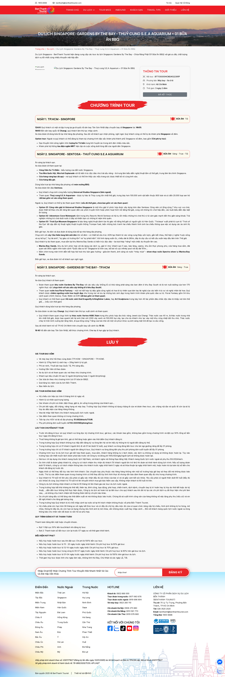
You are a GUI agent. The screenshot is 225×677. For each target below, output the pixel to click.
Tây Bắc (38, 597)
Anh (59, 647)
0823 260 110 (119, 602)
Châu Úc (39, 642)
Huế (84, 642)
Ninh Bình (86, 602)
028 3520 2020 (162, 609)
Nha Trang (87, 627)
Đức (59, 632)
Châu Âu (39, 622)
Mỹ (58, 652)
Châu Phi (39, 647)
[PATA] (173, 621)
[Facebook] (220, 662)
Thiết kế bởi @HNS (82, 673)
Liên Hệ (185, 10)
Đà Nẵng (86, 647)
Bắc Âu (38, 637)
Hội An (85, 637)
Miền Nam (39, 607)
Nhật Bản (61, 602)
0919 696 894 (124, 599)
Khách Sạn (136, 10)
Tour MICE (105, 10)
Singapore (61, 597)
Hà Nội (85, 592)
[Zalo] (220, 671)
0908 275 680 (122, 608)
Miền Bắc (39, 592)
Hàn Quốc (61, 607)
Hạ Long (86, 597)
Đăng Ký (175, 572)
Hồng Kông (62, 617)
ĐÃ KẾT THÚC (165, 94)
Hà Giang (86, 617)
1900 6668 (162, 615)
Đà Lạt (85, 652)
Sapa (84, 607)
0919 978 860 (123, 614)
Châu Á (38, 617)
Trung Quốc (62, 622)
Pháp (59, 627)
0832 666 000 (118, 593)
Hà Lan (60, 642)
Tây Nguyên (40, 612)
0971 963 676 (124, 596)
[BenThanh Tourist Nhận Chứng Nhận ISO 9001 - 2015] (165, 629)
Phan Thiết (87, 632)
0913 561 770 (122, 611)
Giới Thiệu (170, 10)
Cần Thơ (86, 622)
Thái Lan (61, 592)
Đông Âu (39, 627)
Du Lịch (88, 10)
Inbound (120, 10)
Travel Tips (154, 10)
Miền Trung (40, 602)
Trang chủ (72, 10)
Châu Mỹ (39, 652)
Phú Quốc (86, 612)
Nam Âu (39, 632)
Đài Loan (61, 612)
